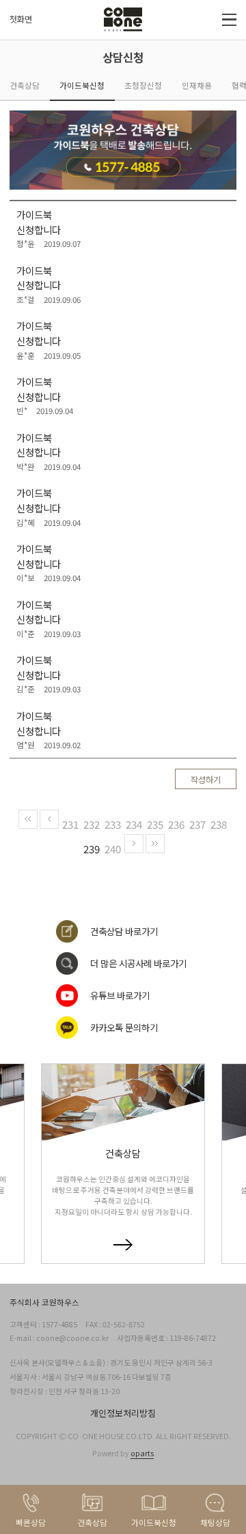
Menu (229, 20)
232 (91, 824)
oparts (142, 1453)
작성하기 (206, 779)
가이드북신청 (82, 85)
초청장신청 (143, 85)
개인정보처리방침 (123, 1412)
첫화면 (21, 19)
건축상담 (25, 85)
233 (113, 824)
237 (197, 824)
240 (113, 849)
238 (218, 824)
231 (70, 824)
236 (176, 824)
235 (155, 824)
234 (134, 824)
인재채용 (197, 85)
